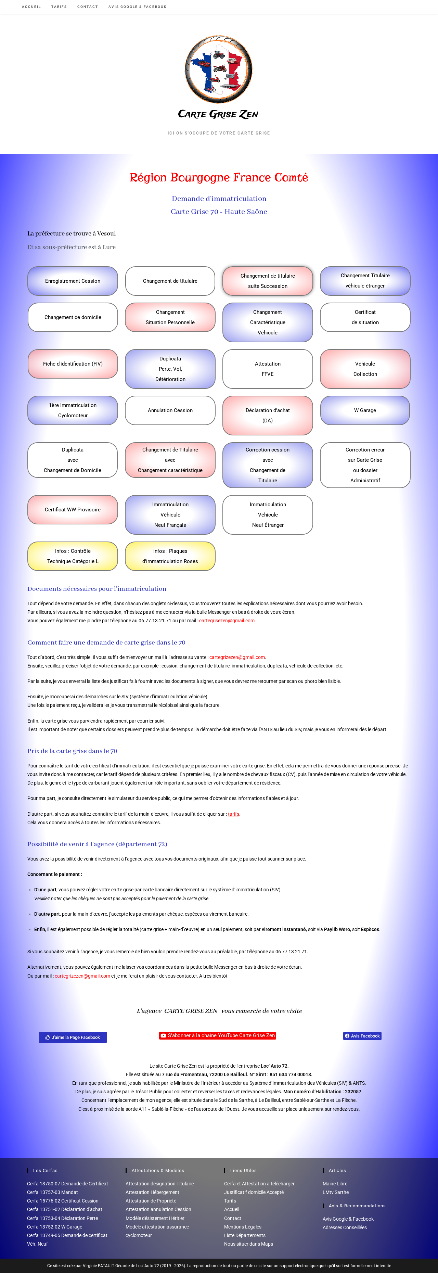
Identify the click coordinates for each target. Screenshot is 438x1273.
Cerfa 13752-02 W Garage (54, 1227)
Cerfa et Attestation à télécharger (259, 1183)
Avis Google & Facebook (348, 1219)
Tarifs (230, 1201)
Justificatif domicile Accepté (254, 1192)
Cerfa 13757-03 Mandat (52, 1192)
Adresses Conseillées (345, 1227)
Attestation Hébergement (152, 1192)
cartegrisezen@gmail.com (227, 620)
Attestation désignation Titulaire (160, 1183)
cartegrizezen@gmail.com (237, 657)
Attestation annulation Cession (158, 1209)
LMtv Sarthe (336, 1192)
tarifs (233, 814)
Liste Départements (245, 1235)
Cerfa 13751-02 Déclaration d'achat (64, 1209)
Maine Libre (335, 1183)
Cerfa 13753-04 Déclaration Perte (62, 1218)
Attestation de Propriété (151, 1201)
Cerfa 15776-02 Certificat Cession (63, 1201)
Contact (232, 1218)
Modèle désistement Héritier (155, 1218)
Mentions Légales (242, 1227)
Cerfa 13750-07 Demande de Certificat (67, 1183)
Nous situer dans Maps (248, 1244)
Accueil (231, 1209)
